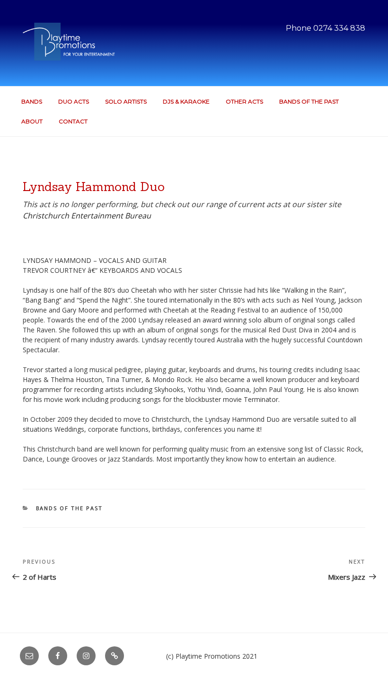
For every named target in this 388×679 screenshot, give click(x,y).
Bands (31, 101)
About (32, 121)
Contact (73, 121)
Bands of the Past (309, 101)
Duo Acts (73, 101)
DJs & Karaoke (186, 101)
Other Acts (244, 101)
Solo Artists (126, 101)
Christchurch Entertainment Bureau (87, 215)
